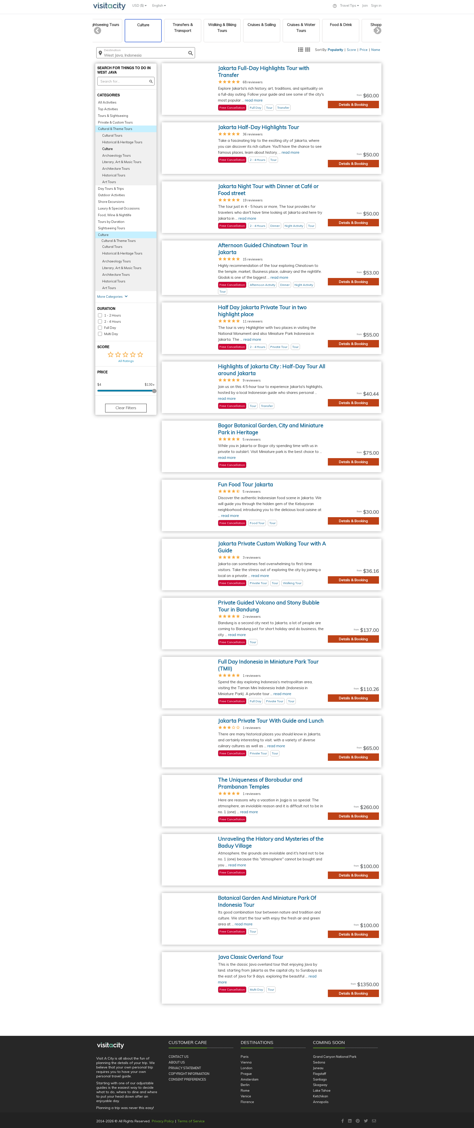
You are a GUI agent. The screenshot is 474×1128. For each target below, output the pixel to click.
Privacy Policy (163, 1121)
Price (364, 50)
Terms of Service (191, 1121)
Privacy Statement (185, 1068)
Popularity (335, 50)
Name (375, 50)
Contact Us (179, 1057)
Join (365, 5)
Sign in (376, 5)
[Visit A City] (110, 1046)
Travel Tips (348, 5)
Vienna (246, 1062)
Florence (247, 1102)
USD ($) (138, 5)
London (246, 1068)
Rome (245, 1090)
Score (351, 50)
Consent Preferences (187, 1079)
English (158, 5)
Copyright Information (189, 1074)
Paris (245, 1057)
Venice (246, 1096)
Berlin (245, 1085)
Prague (246, 1074)
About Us (177, 1062)
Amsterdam (249, 1079)
